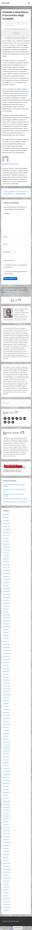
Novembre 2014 (6, 836)
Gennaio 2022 (6, 615)
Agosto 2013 (6, 881)
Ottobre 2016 (6, 777)
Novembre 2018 (6, 718)
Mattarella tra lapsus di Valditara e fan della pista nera (15, 501)
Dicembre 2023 (6, 570)
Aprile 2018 (5, 736)
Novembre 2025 (6, 532)
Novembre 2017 (6, 751)
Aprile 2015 (5, 821)
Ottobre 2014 (6, 839)
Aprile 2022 (5, 612)
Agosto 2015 (6, 819)
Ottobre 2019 (6, 691)
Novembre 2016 (6, 774)
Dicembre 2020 (6, 650)
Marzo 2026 (6, 520)
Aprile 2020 (5, 674)
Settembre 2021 (6, 626)
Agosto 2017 (6, 756)
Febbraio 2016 (6, 801)
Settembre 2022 (6, 603)
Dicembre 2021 (6, 618)
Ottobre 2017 (6, 754)
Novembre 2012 (6, 907)
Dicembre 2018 (6, 715)
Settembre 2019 (6, 694)
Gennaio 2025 (6, 547)
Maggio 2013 (6, 889)
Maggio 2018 (6, 733)
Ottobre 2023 (6, 576)
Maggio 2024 (6, 558)
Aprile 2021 (5, 638)
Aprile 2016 (5, 795)
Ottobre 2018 (6, 721)
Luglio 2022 (5, 609)
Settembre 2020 (6, 659)
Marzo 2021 (6, 641)
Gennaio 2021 (6, 647)
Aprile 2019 (5, 703)
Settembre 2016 (6, 780)
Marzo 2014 (6, 860)
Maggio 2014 (6, 854)
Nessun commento (9, 25)
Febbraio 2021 (6, 644)
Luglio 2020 (5, 665)
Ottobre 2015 (6, 813)
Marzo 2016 (6, 798)
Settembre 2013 (6, 878)
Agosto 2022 (6, 606)
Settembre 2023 (6, 579)
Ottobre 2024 (6, 553)
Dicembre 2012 (6, 904)
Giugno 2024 (6, 555)
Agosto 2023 (6, 582)
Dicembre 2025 (6, 529)
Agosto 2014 (6, 845)
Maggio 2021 (6, 635)
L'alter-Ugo (5, 3)
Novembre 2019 (6, 688)
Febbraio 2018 (6, 742)
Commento (6, 213)
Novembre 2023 (6, 573)
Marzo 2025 (6, 541)
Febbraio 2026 (6, 523)
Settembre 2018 (6, 724)
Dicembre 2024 (6, 550)
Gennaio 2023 (6, 591)
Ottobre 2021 (6, 623)
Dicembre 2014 (6, 833)
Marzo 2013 (6, 895)
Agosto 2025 (6, 535)
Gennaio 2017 (6, 768)
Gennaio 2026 (6, 526)
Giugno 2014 (6, 851)
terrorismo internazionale (21, 24)
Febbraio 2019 (6, 709)
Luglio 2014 (5, 848)
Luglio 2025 (5, 538)
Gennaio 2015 (6, 830)
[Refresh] (14, 252)
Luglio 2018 (5, 727)
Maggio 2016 (6, 792)
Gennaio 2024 (6, 567)
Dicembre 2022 (6, 594)
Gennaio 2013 (6, 901)
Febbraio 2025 (6, 544)
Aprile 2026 (5, 517)
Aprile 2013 (5, 892)
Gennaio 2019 (6, 712)
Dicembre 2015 (6, 807)
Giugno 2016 (6, 789)
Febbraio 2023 (6, 588)
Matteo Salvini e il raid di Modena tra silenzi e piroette (15, 498)
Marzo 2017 (6, 765)
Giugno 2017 (6, 759)
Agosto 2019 (6, 697)
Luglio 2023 (5, 585)
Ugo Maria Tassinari (13, 164)
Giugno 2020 (6, 668)
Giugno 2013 (6, 887)
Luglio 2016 (5, 786)
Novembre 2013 (6, 872)
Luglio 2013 (5, 884)
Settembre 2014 (6, 842)
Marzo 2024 (6, 561)
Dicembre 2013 (6, 869)
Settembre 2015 (6, 816)
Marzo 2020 (6, 677)
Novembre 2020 (6, 653)
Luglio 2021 (5, 632)
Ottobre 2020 (6, 656)
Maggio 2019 (6, 700)
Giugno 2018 (6, 730)
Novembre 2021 (6, 620)
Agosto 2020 (6, 662)
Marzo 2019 (6, 706)
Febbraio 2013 (6, 898)
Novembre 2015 (6, 810)
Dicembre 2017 (6, 748)
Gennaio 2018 (6, 745)
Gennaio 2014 (6, 866)
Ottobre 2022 (6, 600)
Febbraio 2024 (6, 564)
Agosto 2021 (6, 629)
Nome (5, 237)
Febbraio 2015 (6, 827)
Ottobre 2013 (6, 875)
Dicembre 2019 (6, 686)
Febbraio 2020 (6, 680)
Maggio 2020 (6, 671)
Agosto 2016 (6, 783)
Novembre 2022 (6, 597)
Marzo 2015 (6, 824)
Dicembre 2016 (6, 771)
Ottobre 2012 (6, 910)
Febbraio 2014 (6, 863)
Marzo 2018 (6, 739)
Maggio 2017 (6, 762)
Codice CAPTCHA (8, 260)
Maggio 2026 (6, 514)
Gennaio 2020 (6, 683)
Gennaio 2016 (6, 804)
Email (5, 244)
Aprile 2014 (5, 857)
